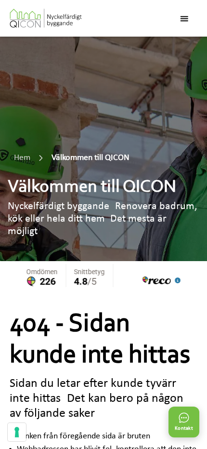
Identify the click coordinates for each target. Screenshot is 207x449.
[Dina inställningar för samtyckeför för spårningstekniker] (17, 432)
